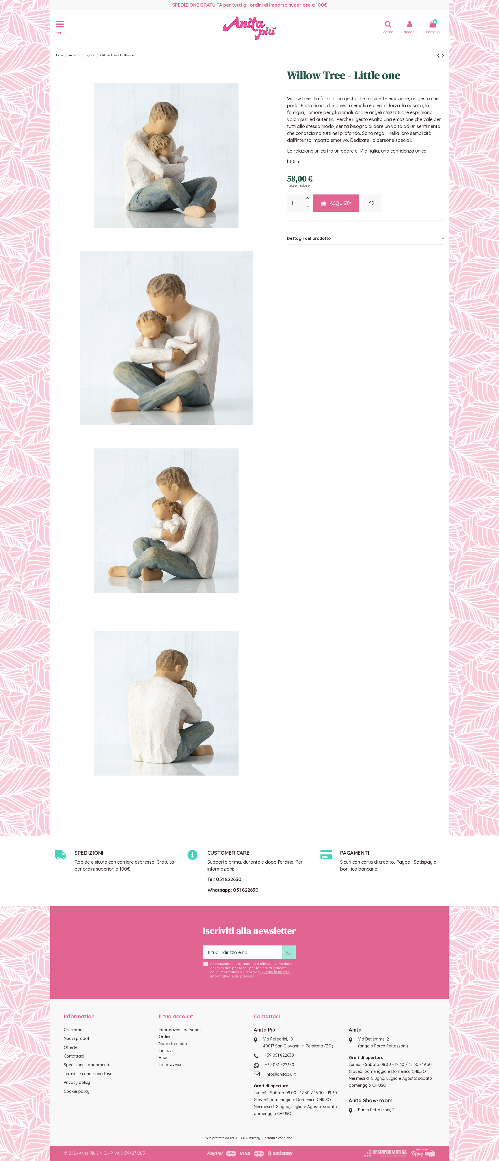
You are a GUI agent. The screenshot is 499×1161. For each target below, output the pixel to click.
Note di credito (173, 1043)
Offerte (70, 1047)
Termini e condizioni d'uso (88, 1073)
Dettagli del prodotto (309, 238)
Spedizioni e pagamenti (86, 1064)
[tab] (365, 238)
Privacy (254, 1138)
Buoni (164, 1057)
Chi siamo (73, 1029)
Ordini (164, 1036)
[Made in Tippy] (423, 1152)
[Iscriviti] (289, 952)
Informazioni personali (180, 1029)
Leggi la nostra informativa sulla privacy (250, 974)
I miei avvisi (170, 1064)
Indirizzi (166, 1050)
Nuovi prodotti (78, 1038)
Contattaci (74, 1056)
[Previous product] (439, 55)
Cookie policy (77, 1091)
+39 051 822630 (279, 1055)
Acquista (340, 203)
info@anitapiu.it (281, 1074)
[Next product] (443, 55)
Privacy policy (77, 1082)
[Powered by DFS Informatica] (385, 1153)
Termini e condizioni (278, 1138)
